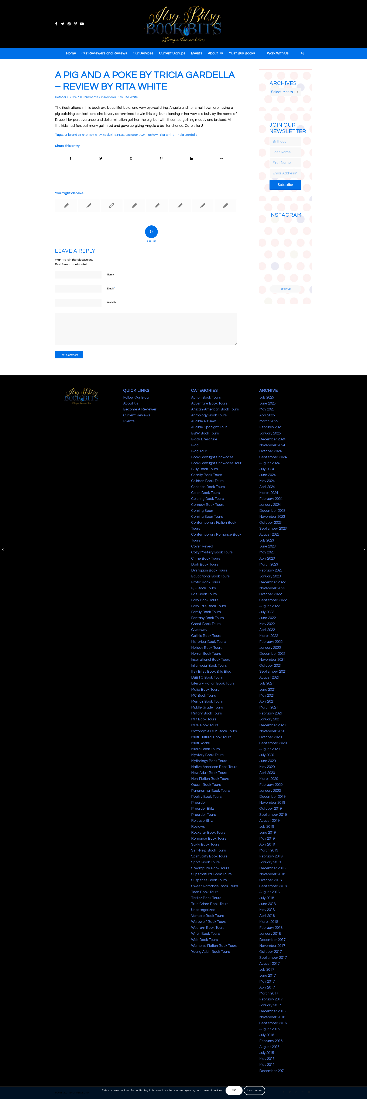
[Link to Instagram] (69, 24)
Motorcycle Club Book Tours (214, 731)
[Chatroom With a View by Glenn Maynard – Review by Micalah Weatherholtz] (225, 205)
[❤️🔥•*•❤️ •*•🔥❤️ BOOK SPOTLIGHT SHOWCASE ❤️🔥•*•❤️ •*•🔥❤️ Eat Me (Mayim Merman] (293, 277)
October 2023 (270, 523)
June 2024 (267, 475)
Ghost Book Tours (206, 624)
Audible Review (203, 421)
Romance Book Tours (208, 838)
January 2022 (270, 648)
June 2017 (267, 975)
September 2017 (273, 958)
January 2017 (270, 1005)
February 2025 (270, 427)
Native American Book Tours (214, 767)
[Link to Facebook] (56, 24)
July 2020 (266, 755)
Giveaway (199, 630)
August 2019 (269, 821)
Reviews (110, 97)
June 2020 (267, 761)
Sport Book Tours (205, 862)
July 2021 (266, 683)
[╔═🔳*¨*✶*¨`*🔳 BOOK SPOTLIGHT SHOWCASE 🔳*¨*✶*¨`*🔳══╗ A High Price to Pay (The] (277, 244)
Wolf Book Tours (204, 940)
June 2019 (267, 833)
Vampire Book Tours (207, 916)
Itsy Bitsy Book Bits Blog (211, 671)
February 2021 (270, 713)
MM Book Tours (203, 719)
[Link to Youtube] (82, 24)
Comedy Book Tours (207, 505)
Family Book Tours (206, 612)
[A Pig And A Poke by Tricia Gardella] (3, 549)
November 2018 (272, 874)
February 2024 (270, 499)
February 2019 (270, 856)
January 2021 (270, 719)
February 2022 (270, 642)
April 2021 (267, 701)
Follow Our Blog (136, 397)
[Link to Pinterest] (75, 24)
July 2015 (266, 1053)
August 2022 (269, 606)
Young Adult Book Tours (210, 952)
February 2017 (270, 999)
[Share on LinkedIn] (191, 158)
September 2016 (273, 1023)
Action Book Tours (206, 397)
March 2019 (268, 850)
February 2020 (270, 785)
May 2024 (267, 481)
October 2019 (270, 808)
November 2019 (272, 803)
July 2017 (266, 970)
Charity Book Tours (206, 475)
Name (111, 274)
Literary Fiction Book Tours (213, 683)
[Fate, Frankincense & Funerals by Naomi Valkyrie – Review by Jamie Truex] (134, 205)
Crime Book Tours (205, 558)
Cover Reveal (202, 546)
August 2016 (269, 1029)
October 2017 (270, 952)
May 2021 (267, 695)
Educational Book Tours (210, 576)
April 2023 (267, 558)
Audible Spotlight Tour (209, 427)
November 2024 (272, 445)
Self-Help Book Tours (208, 850)
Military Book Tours (206, 713)
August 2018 (269, 892)
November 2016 (272, 1017)
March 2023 (268, 564)
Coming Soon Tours (207, 517)
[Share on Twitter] (101, 158)
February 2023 (270, 570)
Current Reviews (136, 415)
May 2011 (267, 1065)
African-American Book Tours (215, 409)
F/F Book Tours (203, 588)
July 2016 (266, 1035)
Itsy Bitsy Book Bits (102, 134)
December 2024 (272, 439)
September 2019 (273, 815)
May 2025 (267, 409)
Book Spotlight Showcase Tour (216, 463)
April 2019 (267, 844)
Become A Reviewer (140, 409)
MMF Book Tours (205, 725)
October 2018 (270, 880)
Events (129, 421)
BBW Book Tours (205, 433)
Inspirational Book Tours (210, 660)
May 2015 (267, 1059)
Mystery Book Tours (207, 755)
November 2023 (272, 517)
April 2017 (267, 987)
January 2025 (270, 433)
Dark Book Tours (204, 564)
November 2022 (272, 588)
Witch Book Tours (205, 934)
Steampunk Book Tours (210, 868)
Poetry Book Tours (206, 797)
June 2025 (267, 403)
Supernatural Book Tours (211, 874)
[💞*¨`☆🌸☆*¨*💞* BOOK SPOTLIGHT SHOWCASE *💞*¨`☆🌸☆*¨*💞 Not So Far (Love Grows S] (277, 260)
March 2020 (268, 779)
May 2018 (267, 910)
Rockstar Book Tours (208, 833)
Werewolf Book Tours (208, 922)
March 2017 (268, 993)
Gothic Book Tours (206, 636)
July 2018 (266, 898)
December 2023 (272, 511)
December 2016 (272, 1011)
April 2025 (267, 415)
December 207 (271, 1071)
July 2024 (266, 469)
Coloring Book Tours (207, 499)
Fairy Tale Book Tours (208, 606)
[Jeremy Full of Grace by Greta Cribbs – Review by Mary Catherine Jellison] (111, 205)
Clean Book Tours (205, 493)
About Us (130, 403)
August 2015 (269, 1047)
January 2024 (270, 505)
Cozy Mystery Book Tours (212, 552)
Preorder (198, 803)
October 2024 (135, 134)
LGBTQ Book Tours (207, 677)
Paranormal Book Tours (210, 791)
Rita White (131, 97)
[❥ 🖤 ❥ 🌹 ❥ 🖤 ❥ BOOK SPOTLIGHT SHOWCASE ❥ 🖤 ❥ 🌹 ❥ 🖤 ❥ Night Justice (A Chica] (293, 227)
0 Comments (89, 97)
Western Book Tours (207, 928)
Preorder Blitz (202, 808)
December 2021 (272, 654)
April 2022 (267, 630)
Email (111, 288)
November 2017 (272, 946)
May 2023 (267, 552)
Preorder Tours (203, 815)
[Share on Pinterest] (161, 158)
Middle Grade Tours (207, 707)
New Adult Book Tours (209, 773)
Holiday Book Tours (206, 648)
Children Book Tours (207, 481)
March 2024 (268, 493)
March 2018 (268, 922)
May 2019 (267, 838)
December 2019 (272, 797)
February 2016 (270, 1041)
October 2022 (270, 594)
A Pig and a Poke (76, 134)
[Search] (301, 53)
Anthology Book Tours (209, 415)
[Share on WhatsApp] (131, 158)
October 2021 (270, 666)
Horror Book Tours (206, 654)
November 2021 (272, 660)
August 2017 (269, 964)
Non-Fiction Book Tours (210, 779)
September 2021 (273, 671)
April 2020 (267, 773)
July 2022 (266, 612)
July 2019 (266, 827)
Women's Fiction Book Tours (214, 946)
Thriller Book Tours (206, 898)
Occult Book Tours (206, 785)
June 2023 (267, 546)
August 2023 (269, 534)
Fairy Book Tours (204, 600)
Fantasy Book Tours (207, 618)
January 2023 (270, 576)
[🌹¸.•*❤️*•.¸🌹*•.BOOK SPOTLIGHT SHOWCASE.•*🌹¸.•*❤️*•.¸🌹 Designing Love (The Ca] (277, 277)
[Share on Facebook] (70, 158)
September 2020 (273, 743)
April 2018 (267, 916)
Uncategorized (203, 910)
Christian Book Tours (208, 487)
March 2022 (268, 636)
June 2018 (267, 904)
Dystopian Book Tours (209, 570)
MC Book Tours (203, 695)
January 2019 (270, 862)
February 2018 (270, 928)
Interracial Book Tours (209, 666)
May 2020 (267, 767)
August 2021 (269, 677)
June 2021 (267, 690)
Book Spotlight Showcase (212, 457)
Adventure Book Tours (209, 403)
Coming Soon (202, 511)
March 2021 (268, 707)
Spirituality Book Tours (209, 856)
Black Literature (204, 439)
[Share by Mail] (222, 158)
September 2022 (273, 600)
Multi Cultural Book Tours (211, 737)
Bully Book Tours (204, 469)
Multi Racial (200, 743)
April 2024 (267, 487)
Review (152, 134)
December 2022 (272, 582)
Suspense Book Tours (209, 880)
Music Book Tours (205, 749)
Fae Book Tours (204, 594)
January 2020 (270, 791)
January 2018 (270, 934)
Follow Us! (285, 288)
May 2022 (267, 624)
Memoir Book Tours (207, 701)
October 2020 (270, 737)
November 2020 (272, 731)
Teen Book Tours (205, 892)
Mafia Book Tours (205, 690)
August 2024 (269, 463)
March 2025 (268, 421)
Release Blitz (202, 821)
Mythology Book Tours (209, 761)
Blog (195, 445)
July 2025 (266, 397)
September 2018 (273, 886)
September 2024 (273, 457)
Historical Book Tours (208, 642)
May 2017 (267, 981)
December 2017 (272, 940)
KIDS (120, 134)
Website (111, 302)
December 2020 (272, 725)
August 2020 (269, 749)
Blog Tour (199, 451)
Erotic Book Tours (205, 582)
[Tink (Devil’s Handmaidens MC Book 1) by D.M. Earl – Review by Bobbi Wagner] (89, 205)
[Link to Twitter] (62, 24)
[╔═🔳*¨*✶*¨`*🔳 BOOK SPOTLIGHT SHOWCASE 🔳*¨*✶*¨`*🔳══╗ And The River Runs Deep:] (277, 227)
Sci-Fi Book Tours (205, 844)
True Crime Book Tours (210, 904)
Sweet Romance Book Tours (214, 886)
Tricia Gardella (186, 134)
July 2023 (266, 540)
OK (234, 1090)
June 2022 (267, 618)
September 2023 (273, 528)
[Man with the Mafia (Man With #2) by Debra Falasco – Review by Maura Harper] (66, 205)
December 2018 (272, 868)
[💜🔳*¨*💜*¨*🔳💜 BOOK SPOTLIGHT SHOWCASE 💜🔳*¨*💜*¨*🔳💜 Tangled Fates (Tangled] (293, 260)
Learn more (254, 1090)
